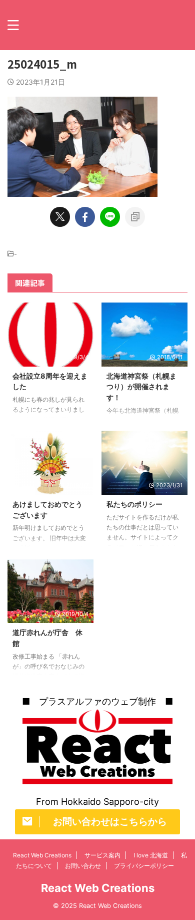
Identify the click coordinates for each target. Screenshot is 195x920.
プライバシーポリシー (144, 865)
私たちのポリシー (134, 504)
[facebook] (85, 217)
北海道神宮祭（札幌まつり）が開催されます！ (141, 387)
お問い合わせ (83, 865)
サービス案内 (102, 855)
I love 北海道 (151, 855)
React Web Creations (42, 855)
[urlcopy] (135, 217)
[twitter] (60, 217)
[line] (110, 217)
